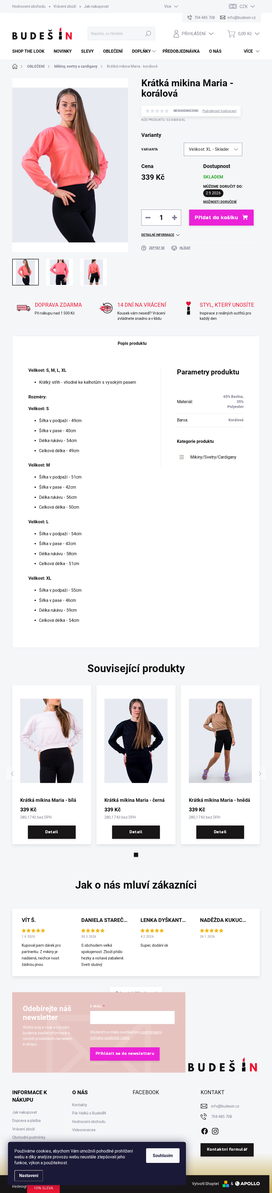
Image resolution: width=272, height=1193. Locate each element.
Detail (51, 832)
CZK (244, 6)
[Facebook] (205, 1130)
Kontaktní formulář (227, 1149)
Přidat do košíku (216, 217)
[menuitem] (30, 51)
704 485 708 (221, 1116)
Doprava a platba (26, 1120)
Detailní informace (157, 235)
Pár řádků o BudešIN (89, 1113)
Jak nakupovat (96, 6)
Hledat (148, 33)
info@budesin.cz (225, 1106)
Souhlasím (163, 1155)
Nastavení (28, 1175)
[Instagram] (215, 1130)
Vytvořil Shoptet (205, 1184)
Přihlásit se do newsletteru (125, 1053)
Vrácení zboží (64, 6)
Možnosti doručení (220, 202)
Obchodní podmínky (28, 1137)
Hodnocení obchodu (28, 6)
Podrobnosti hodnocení (219, 111)
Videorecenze (84, 1130)
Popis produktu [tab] (132, 343)
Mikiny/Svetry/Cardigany (213, 457)
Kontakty (79, 1105)
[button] (136, 854)
